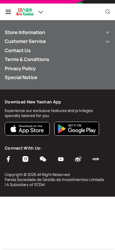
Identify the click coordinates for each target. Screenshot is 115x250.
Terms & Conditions (27, 59)
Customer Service (25, 41)
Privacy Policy (20, 68)
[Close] (107, 12)
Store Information (25, 32)
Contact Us (18, 50)
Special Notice (21, 77)
